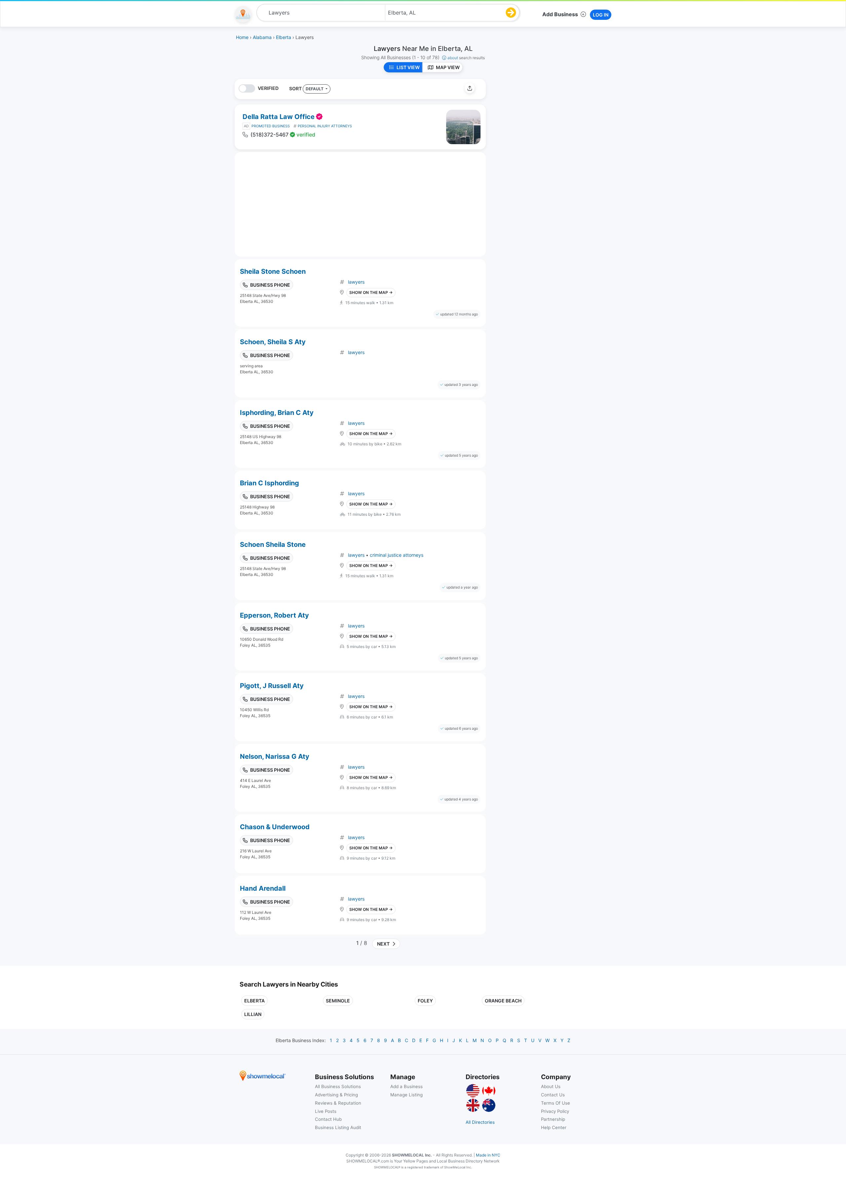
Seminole (338, 1000)
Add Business (560, 14)
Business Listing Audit (338, 1127)
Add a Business (406, 1086)
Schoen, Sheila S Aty (273, 342)
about (466, 57)
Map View (448, 67)
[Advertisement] (546, 125)
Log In (600, 15)
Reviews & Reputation (338, 1103)
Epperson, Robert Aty (274, 615)
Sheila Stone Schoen (273, 271)
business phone (270, 285)
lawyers (356, 282)
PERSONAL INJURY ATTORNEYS (325, 126)
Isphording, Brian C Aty (277, 413)
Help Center (553, 1127)
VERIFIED (268, 88)
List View (408, 67)
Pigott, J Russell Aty (272, 686)
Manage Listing (406, 1094)
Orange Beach (503, 1000)
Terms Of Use (555, 1103)
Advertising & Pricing (336, 1094)
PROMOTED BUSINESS (270, 126)
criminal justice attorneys (396, 555)
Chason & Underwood (275, 827)
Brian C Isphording (269, 483)
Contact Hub (328, 1119)
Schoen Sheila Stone (273, 544)
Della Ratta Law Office (279, 117)
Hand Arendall (263, 888)
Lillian (252, 1014)
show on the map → (371, 292)
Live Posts (325, 1111)
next (382, 944)
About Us (550, 1086)
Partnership (553, 1119)
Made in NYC (488, 1155)
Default (315, 88)
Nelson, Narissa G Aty (274, 756)
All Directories (480, 1122)
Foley (425, 1000)
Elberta (254, 1000)
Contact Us (553, 1094)
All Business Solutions (338, 1086)
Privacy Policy (555, 1111)
